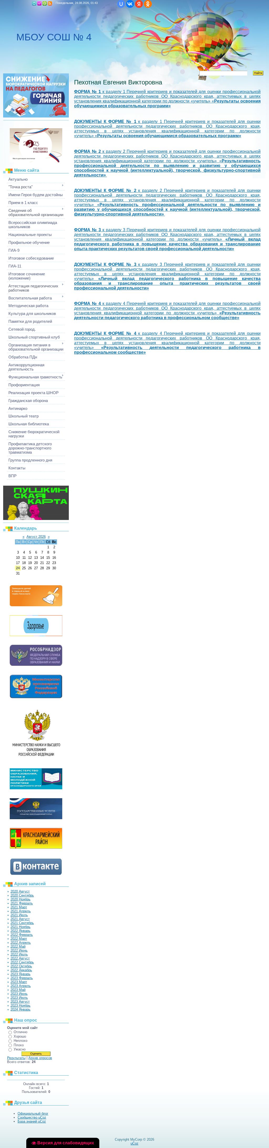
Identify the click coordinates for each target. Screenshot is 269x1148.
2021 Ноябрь (20, 927)
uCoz (134, 1143)
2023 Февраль (22, 978)
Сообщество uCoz (32, 1117)
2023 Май (18, 990)
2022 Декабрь (21, 970)
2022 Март (19, 939)
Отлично (20, 1032)
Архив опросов (40, 1058)
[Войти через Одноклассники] (148, 4)
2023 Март (19, 982)
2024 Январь (20, 1009)
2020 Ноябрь (20, 899)
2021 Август (20, 919)
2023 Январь (20, 974)
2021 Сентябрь (22, 923)
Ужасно (19, 1049)
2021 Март (19, 907)
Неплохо (20, 1041)
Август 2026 (36, 537)
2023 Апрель (21, 986)
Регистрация (39, 3)
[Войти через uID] (121, 4)
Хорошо (20, 1036)
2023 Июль (19, 998)
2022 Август (20, 958)
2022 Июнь (19, 950)
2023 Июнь (19, 994)
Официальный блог (33, 1113)
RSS (50, 3)
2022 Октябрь (21, 966)
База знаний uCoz (32, 1121)
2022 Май (18, 946)
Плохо (19, 1045)
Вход (45, 3)
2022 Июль (19, 954)
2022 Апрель (21, 943)
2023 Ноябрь (20, 1005)
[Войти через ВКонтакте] (130, 4)
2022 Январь (20, 931)
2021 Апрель (21, 911)
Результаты (16, 1058)
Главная (34, 3)
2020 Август (20, 891)
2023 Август (20, 1002)
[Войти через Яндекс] (139, 4)
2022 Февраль (22, 935)
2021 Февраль (22, 903)
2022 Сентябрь (22, 962)
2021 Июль (19, 915)
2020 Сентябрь (22, 895)
